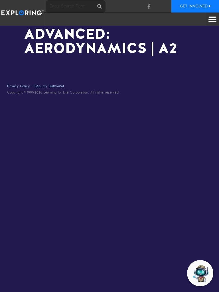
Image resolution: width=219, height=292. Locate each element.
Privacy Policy (18, 86)
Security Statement (49, 86)
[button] (212, 19)
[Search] (99, 6)
